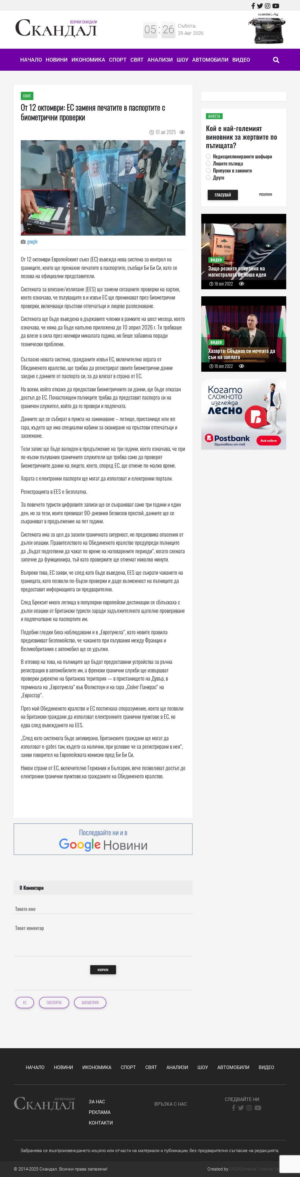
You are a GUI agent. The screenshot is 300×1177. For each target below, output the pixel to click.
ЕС (24, 1002)
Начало (31, 60)
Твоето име (25, 908)
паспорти (54, 1002)
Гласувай (223, 195)
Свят (137, 60)
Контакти (101, 1123)
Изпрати (103, 970)
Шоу (182, 60)
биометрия (90, 1002)
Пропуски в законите (232, 170)
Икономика (88, 60)
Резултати (265, 194)
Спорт (118, 60)
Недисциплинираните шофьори (242, 156)
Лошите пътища (228, 163)
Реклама (99, 1112)
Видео (241, 60)
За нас (97, 1102)
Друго (218, 177)
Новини (57, 60)
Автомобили (210, 60)
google (32, 241)
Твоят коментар (29, 927)
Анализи (160, 60)
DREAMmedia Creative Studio (257, 1169)
